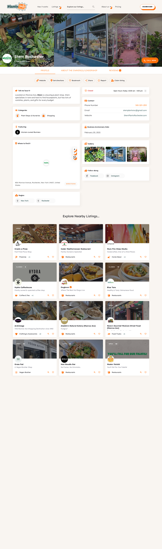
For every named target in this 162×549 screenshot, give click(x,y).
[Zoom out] (74, 152)
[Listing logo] (7, 58)
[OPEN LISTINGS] (59, 6)
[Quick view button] (48, 257)
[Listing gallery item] (94, 154)
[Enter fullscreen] (74, 157)
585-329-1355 (141, 105)
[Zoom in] (74, 149)
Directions (71, 184)
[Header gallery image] (27, 40)
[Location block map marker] (46, 162)
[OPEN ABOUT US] (110, 6)
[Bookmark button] (53, 257)
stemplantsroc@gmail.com (135, 110)
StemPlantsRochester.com (135, 115)
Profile (45, 70)
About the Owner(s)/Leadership (79, 70)
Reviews (115, 70)
